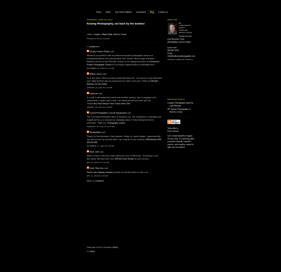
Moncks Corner (120, 34)
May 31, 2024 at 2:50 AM (97, 176)
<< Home (91, 251)
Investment (141, 12)
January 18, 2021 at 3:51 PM (99, 87)
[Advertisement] (182, 81)
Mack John (94, 152)
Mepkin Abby (107, 34)
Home (98, 12)
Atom (115, 247)
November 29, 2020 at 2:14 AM (100, 68)
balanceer (94, 93)
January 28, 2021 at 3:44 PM (99, 107)
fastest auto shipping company (100, 172)
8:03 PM (106, 39)
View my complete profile (180, 59)
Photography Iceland (116, 123)
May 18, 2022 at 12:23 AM (98, 162)
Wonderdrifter (95, 132)
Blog (152, 12)
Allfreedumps (151, 139)
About (108, 12)
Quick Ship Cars (97, 168)
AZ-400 (94, 142)
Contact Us (163, 12)
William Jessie (96, 74)
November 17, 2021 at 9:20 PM (100, 146)
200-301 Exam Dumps (124, 159)
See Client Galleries (123, 12)
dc (180, 23)
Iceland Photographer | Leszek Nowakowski (108, 113)
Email (169, 53)
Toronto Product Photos (100, 51)
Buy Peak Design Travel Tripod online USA (112, 103)
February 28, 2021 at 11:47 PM (100, 126)
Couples (97, 34)
